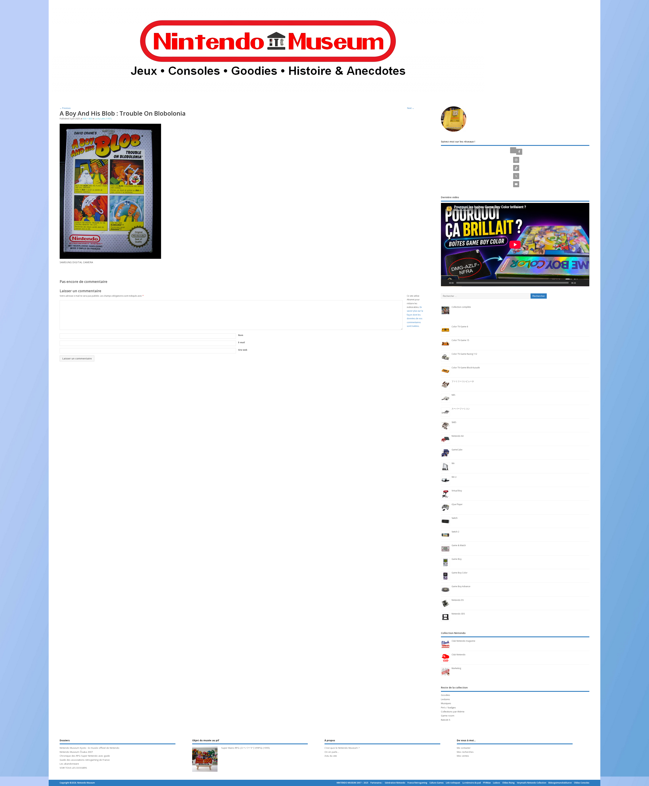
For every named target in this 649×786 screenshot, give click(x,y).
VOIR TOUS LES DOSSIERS (73, 767)
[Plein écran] (585, 282)
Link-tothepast (453, 782)
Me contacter (464, 747)
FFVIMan (487, 782)
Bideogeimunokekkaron (560, 782)
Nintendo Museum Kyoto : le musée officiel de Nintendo (89, 747)
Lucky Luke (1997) (103, 118)
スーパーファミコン (461, 408)
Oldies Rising (508, 782)
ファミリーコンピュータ (463, 381)
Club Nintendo (458, 654)
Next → (410, 108)
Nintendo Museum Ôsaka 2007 (76, 751)
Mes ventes (463, 755)
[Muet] (579, 282)
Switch (455, 518)
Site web (242, 349)
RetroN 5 (445, 719)
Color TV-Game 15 (460, 340)
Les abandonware (69, 763)
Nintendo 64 (457, 436)
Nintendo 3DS (458, 613)
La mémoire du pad (471, 782)
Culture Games (436, 782)
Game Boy (457, 559)
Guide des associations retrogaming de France (85, 759)
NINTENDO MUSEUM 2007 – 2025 (352, 782)
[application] (515, 244)
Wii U (454, 477)
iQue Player (457, 504)
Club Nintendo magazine (463, 640)
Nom (240, 335)
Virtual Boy (457, 490)
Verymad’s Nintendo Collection (531, 782)
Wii (453, 463)
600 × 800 (87, 118)
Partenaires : (376, 782)
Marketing (456, 668)
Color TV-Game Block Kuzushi (466, 367)
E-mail (241, 342)
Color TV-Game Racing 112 (464, 353)
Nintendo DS (458, 600)
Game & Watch (459, 545)
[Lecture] (445, 282)
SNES (454, 422)
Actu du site (330, 755)
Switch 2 (455, 531)
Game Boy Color (459, 572)
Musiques (446, 703)
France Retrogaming (417, 782)
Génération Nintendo (395, 782)
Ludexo (496, 782)
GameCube (457, 449)
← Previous (65, 108)
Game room (447, 715)
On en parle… (331, 751)
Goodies (445, 695)
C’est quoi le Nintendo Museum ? (341, 747)
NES (453, 395)
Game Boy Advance (461, 586)
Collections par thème (452, 711)
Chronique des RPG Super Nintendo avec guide (85, 755)
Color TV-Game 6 (460, 326)
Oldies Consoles (581, 782)
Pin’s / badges (448, 707)
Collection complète (461, 307)
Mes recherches (465, 751)
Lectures (445, 699)
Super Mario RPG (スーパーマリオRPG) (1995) (245, 747)
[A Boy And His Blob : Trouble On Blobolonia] (110, 257)
